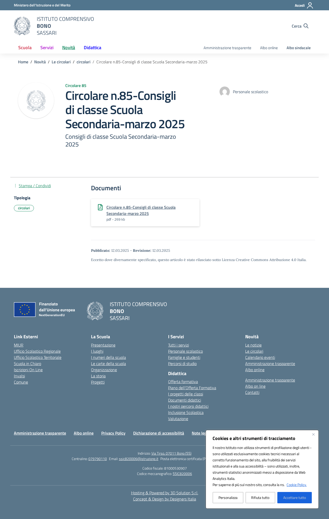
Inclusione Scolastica (186, 412)
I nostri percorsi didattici (188, 406)
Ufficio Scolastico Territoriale (37, 357)
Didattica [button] (92, 47)
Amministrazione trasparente (227, 48)
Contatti (252, 392)
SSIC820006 (182, 473)
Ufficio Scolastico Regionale (37, 351)
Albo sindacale (299, 48)
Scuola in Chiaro (27, 363)
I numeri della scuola (108, 357)
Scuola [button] (25, 47)
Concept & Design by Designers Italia (164, 499)
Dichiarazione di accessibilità (158, 433)
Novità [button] (68, 47)
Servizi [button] (46, 47)
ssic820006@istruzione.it (138, 458)
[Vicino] (313, 434)
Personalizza (227, 497)
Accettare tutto (294, 497)
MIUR (18, 345)
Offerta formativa (183, 381)
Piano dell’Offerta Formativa (192, 388)
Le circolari (254, 351)
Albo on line (255, 386)
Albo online (269, 48)
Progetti (98, 382)
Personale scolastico (185, 351)
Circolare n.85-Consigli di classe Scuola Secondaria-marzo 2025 (141, 210)
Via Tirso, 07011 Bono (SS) (171, 453)
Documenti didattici (184, 400)
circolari (24, 208)
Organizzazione (104, 370)
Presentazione (103, 345)
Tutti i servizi (178, 345)
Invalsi (19, 376)
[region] (262, 469)
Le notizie (253, 345)
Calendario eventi (260, 357)
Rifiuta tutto (260, 497)
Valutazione (178, 419)
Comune (21, 382)
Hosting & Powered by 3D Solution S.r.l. (164, 493)
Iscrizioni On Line (28, 370)
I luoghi (97, 351)
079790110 (97, 458)
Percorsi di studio (182, 363)
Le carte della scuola (108, 363)
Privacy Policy (113, 433)
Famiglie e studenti (184, 357)
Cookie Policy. (297, 484)
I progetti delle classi (185, 394)
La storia (98, 376)
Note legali (201, 433)
